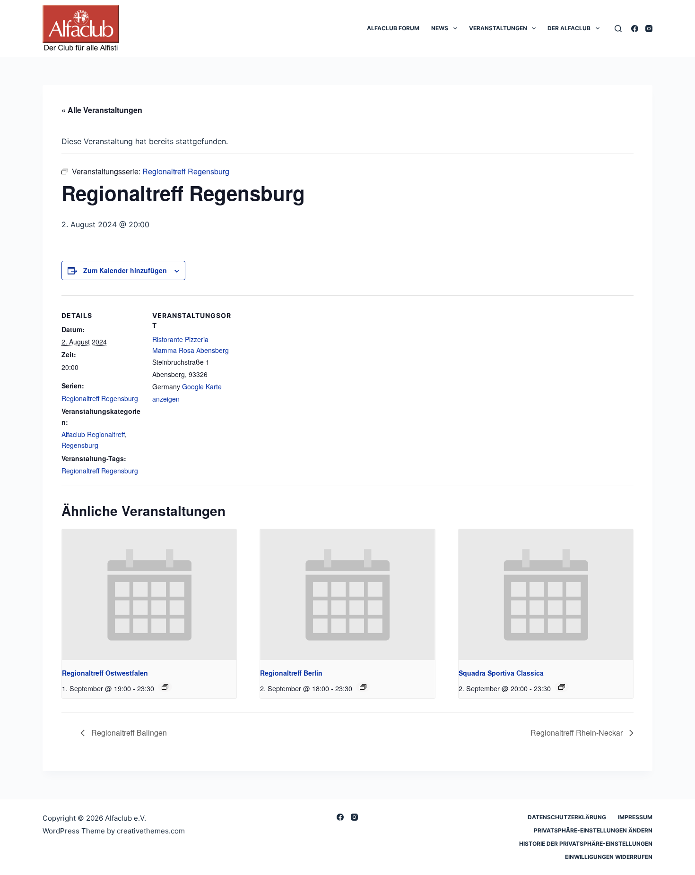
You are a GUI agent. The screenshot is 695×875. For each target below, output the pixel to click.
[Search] (618, 28)
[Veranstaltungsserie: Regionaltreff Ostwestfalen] (165, 687)
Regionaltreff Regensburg (99, 398)
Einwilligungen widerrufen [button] (608, 856)
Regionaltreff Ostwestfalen (105, 673)
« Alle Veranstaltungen (101, 109)
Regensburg (79, 445)
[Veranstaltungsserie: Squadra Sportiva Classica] (561, 687)
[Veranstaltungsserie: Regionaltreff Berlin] (363, 687)
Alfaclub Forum (393, 28)
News (439, 28)
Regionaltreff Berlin (291, 673)
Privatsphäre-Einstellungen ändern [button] (593, 830)
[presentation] (149, 594)
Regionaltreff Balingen (128, 732)
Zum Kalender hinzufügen (125, 270)
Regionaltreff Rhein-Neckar (577, 732)
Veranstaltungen (498, 28)
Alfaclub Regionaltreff (93, 434)
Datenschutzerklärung (567, 817)
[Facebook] (634, 28)
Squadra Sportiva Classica (501, 673)
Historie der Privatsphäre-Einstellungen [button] (585, 843)
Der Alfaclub (569, 28)
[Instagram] (648, 28)
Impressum (635, 817)
